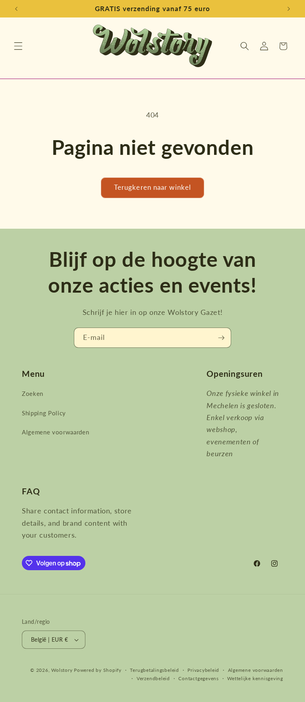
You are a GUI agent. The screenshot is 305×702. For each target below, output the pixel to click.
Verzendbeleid (153, 678)
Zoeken (32, 393)
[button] (18, 46)
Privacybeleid (203, 670)
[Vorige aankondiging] (16, 8)
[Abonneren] (221, 338)
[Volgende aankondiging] (288, 8)
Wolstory (62, 670)
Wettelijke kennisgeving (255, 678)
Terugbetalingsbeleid (154, 670)
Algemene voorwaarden (55, 432)
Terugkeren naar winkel (152, 187)
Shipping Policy (44, 413)
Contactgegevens (198, 678)
